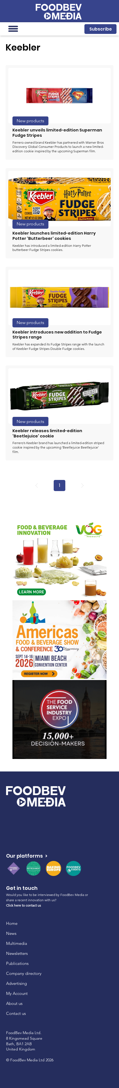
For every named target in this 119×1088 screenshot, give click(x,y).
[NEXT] (82, 485)
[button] (100, 29)
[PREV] (36, 485)
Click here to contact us (23, 905)
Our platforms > (26, 855)
